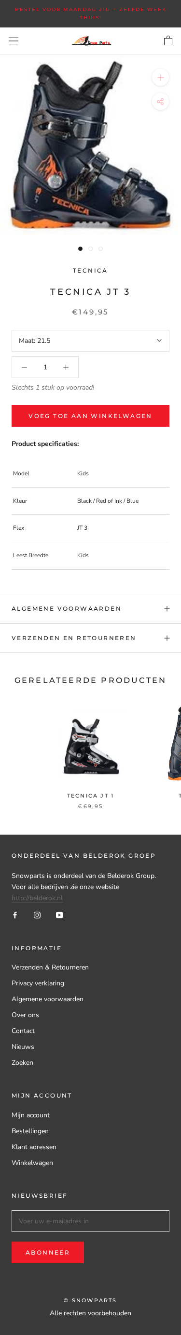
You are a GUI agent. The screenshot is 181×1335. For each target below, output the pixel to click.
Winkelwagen (32, 1162)
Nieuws (23, 1046)
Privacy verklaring (38, 983)
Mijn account (31, 1115)
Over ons (25, 1015)
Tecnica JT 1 (90, 795)
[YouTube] (59, 914)
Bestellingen (30, 1131)
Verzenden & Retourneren (50, 967)
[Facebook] (15, 914)
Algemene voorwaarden (67, 608)
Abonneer (48, 1252)
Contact (23, 1030)
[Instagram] (37, 914)
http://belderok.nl (37, 898)
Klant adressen (34, 1147)
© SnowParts (90, 1300)
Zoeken (22, 1062)
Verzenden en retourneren (74, 637)
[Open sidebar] (13, 41)
